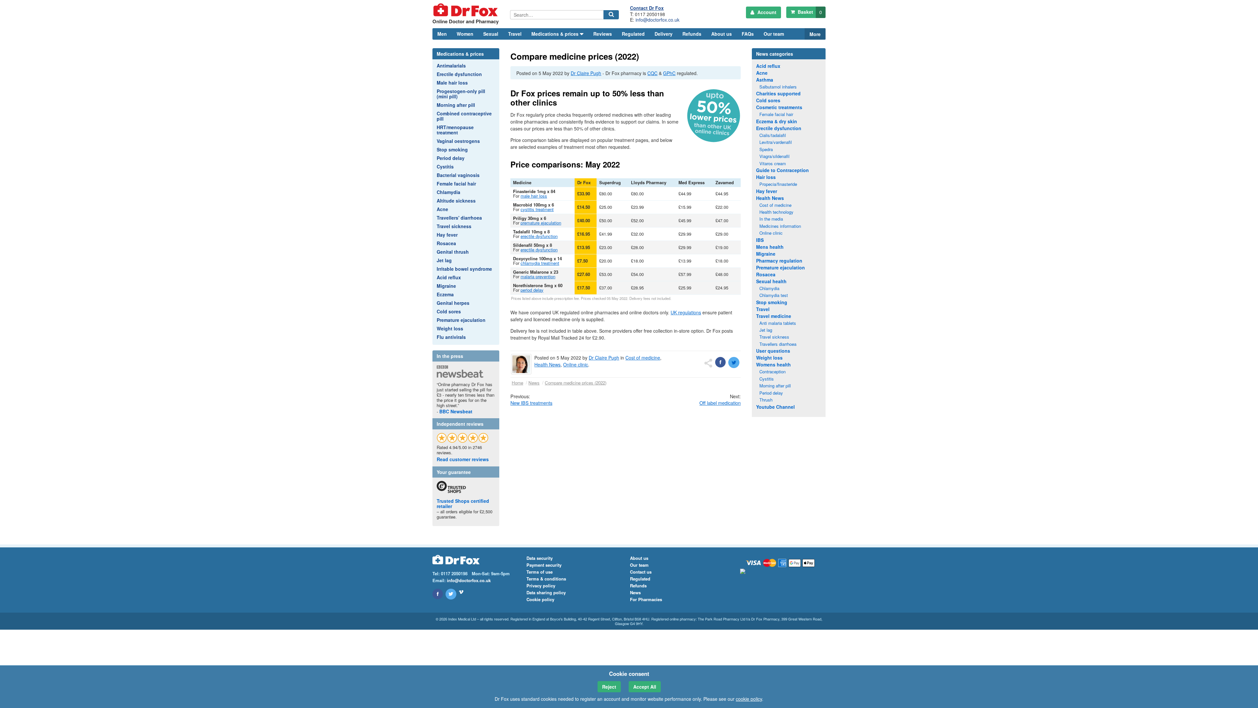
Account (766, 12)
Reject (609, 686)
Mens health (770, 247)
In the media (771, 219)
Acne (442, 209)
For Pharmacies (646, 599)
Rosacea (446, 243)
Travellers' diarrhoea (459, 217)
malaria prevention (538, 276)
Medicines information (780, 226)
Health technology (776, 212)
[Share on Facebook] (720, 362)
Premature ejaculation (461, 320)
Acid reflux (449, 277)
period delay (532, 290)
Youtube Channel (775, 406)
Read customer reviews (463, 459)
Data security (539, 558)
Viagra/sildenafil (774, 156)
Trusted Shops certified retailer (463, 503)
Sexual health (771, 281)
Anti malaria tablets (777, 323)
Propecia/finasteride (778, 184)
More (815, 34)
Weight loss (450, 328)
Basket (809, 12)
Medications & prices (460, 53)
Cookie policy (540, 599)
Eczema (445, 294)
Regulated (633, 33)
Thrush (765, 400)
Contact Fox (647, 8)
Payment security (544, 565)
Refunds (691, 33)
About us (721, 33)
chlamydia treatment (540, 263)
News (534, 383)
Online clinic (575, 364)
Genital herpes (453, 302)
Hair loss (766, 177)
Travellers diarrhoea (777, 344)
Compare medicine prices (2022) (575, 383)
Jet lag (444, 260)
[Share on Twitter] (733, 362)
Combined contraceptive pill (464, 116)
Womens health (773, 364)
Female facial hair (456, 183)
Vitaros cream (772, 163)
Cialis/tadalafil (772, 135)
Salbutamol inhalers (778, 87)
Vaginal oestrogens (458, 141)
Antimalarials (451, 65)
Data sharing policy (546, 592)
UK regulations (686, 312)
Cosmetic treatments (779, 107)
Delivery (664, 33)
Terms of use (539, 572)
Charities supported (778, 93)
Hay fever (447, 234)
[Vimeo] (461, 592)
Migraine (446, 285)
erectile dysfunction (539, 236)
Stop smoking (452, 149)
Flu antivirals (451, 337)
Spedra (766, 149)
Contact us (641, 572)
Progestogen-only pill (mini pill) (461, 93)
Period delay (451, 158)
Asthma (764, 79)
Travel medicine (773, 316)
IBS (760, 240)
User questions (773, 350)
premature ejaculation (541, 223)
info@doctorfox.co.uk (657, 19)
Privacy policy (540, 585)
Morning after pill (456, 105)
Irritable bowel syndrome (464, 268)
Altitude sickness (456, 200)
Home (517, 383)
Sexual (490, 33)
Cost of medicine (642, 357)
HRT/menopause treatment (455, 130)
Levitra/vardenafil (775, 142)
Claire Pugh (586, 73)
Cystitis (445, 166)
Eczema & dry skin (776, 121)
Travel (515, 33)
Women (465, 33)
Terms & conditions (546, 579)
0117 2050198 (650, 14)
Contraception (772, 371)
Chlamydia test (773, 295)
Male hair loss (452, 82)
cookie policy (749, 699)
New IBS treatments (531, 402)
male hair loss (534, 196)
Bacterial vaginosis (458, 175)
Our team (774, 33)
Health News (547, 364)
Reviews (602, 33)
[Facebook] (437, 594)
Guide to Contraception (782, 170)
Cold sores (449, 311)
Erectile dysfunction (459, 74)
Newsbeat (455, 411)
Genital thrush (453, 251)
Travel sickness (454, 226)
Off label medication (720, 402)
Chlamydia (448, 192)
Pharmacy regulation (779, 260)
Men (442, 33)
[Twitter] (451, 594)
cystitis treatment (537, 209)
